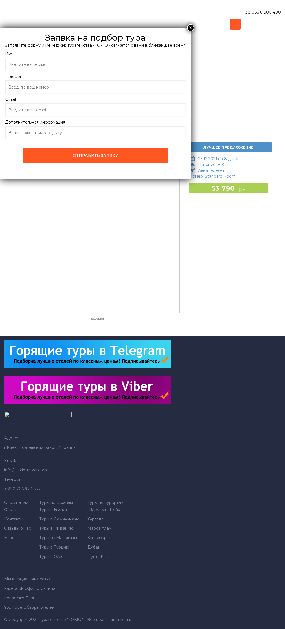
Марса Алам (99, 528)
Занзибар (97, 537)
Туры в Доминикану (59, 519)
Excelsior (97, 318)
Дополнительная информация (35, 122)
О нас (10, 509)
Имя (9, 53)
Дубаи (93, 547)
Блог (9, 537)
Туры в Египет (53, 509)
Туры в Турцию (54, 547)
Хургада (95, 519)
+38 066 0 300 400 (262, 12)
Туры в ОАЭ (51, 556)
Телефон (14, 76)
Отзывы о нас (17, 528)
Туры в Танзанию (56, 528)
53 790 (229, 188)
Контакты (13, 519)
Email (10, 99)
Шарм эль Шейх (103, 509)
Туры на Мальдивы (58, 537)
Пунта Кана (98, 556)
